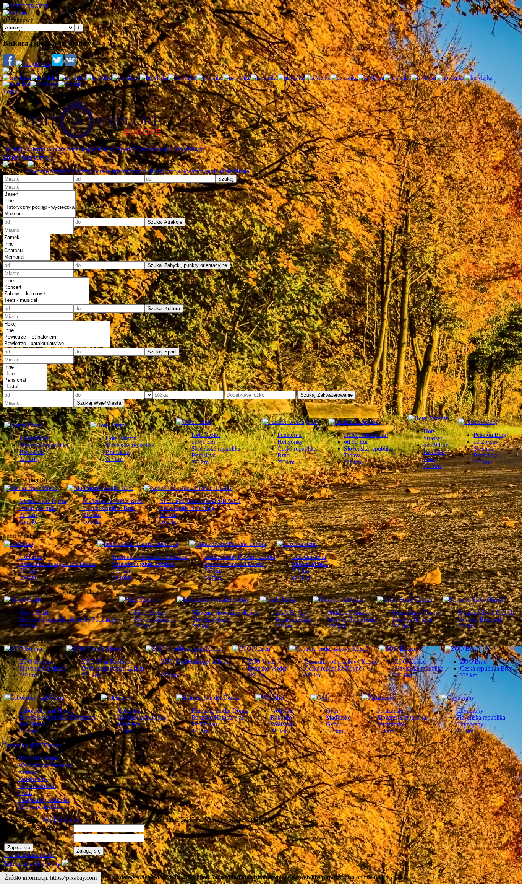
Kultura (106, 149)
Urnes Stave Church (416, 612)
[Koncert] (46, 287)
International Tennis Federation (150, 557)
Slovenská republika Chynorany (480, 721)
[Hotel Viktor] (108, 425)
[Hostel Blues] (22, 425)
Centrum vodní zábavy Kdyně (341, 661)
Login (10, 91)
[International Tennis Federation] (137, 543)
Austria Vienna (37, 508)
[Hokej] (56, 324)
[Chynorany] (457, 697)
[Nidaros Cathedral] (338, 599)
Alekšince (128, 710)
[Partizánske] (379, 697)
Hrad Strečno (151, 612)
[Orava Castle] (23, 599)
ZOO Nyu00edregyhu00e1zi (196, 661)
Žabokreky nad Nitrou (46, 710)
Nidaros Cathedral (350, 612)
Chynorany (469, 710)
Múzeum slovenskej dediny (225, 612)
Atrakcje (14, 149)
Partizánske (391, 710)
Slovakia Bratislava (485, 452)
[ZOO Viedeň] (251, 648)
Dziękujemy (33, 779)
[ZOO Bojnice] (24, 648)
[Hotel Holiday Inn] (354, 421)
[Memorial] (26, 257)
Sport (123, 149)
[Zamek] (26, 237)
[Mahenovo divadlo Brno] (100, 488)
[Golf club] (18, 543)
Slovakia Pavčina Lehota (234, 563)
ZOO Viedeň (263, 661)
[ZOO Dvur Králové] (93, 648)
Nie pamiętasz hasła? (29, 854)
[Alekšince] (116, 697)
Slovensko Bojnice (42, 668)
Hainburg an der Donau (220, 710)
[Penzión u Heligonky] (290, 421)
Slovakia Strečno (155, 619)
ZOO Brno (473, 661)
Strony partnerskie (40, 806)
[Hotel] (25, 374)
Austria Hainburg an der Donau (57, 563)
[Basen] (39, 194)
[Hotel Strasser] (428, 418)
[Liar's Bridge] (278, 599)
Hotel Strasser (432, 434)
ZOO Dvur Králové (106, 661)
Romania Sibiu (293, 619)
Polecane (38, 171)
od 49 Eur (435, 445)
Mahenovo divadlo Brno (113, 501)
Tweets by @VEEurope (32, 745)
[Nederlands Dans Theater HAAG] (188, 488)
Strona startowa (37, 786)
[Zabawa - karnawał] (46, 294)
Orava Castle (35, 612)
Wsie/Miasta (189, 149)
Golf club (30, 557)
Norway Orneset (412, 619)
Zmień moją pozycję (27, 157)
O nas (25, 793)
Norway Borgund (479, 619)
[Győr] (320, 697)
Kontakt (28, 772)
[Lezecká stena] (297, 543)
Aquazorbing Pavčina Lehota (239, 557)
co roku (28, 521)
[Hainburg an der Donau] (208, 697)
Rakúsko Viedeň (268, 668)
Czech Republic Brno (109, 508)
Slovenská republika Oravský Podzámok (68, 619)
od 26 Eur (485, 441)
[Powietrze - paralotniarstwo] (56, 343)
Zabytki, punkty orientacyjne (61, 149)
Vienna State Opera (42, 501)
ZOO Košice (410, 661)
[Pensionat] (25, 380)
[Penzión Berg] (477, 421)
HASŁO (14, 838)
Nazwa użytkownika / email (38, 828)
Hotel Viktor (120, 438)
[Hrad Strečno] (138, 599)
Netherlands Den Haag (187, 508)
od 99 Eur (356, 441)
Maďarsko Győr (338, 721)
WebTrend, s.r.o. (61, 819)
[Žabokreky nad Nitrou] (34, 697)
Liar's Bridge (290, 612)
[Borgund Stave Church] (474, 599)
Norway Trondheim (352, 619)
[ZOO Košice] (398, 648)
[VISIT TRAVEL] (26, 6)
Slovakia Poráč (310, 563)
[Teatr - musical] (46, 300)
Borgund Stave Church (486, 612)
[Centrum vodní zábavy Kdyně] (328, 648)
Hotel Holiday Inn (366, 434)
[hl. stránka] (91, 141)
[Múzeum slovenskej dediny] (213, 599)
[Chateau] (26, 250)
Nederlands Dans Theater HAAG (200, 501)
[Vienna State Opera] (30, 488)
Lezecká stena (309, 557)
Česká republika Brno (486, 668)
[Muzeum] (39, 214)
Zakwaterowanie (152, 149)
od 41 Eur (203, 441)
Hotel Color (205, 434)
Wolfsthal (282, 710)
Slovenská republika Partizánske (401, 721)
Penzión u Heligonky (290, 438)
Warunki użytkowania (44, 765)
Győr (332, 710)
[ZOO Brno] (461, 648)
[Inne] (39, 201)
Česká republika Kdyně (333, 668)
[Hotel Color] (193, 421)
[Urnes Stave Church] (404, 599)
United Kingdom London (143, 563)
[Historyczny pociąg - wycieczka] (39, 207)
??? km (28, 459)
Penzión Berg (489, 434)
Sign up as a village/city (31, 863)
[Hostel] (25, 387)
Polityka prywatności (43, 799)
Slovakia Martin (211, 619)
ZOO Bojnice (36, 661)
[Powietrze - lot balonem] (56, 337)
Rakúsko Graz (434, 455)
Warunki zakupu (38, 758)
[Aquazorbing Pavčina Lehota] (227, 543)
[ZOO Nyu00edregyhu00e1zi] (184, 648)
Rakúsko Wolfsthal (282, 721)
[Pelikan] (15, 13)
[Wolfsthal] (269, 697)
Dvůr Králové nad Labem (113, 668)
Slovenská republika (418, 668)
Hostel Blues (34, 438)
